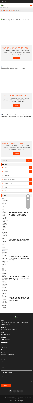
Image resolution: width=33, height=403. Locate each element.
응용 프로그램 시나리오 (7, 354)
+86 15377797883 (5, 334)
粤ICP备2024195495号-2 (16, 401)
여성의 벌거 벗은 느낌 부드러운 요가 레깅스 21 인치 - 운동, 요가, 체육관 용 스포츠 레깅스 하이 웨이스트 (16, 48)
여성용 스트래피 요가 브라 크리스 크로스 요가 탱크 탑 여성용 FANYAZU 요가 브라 (19, 240)
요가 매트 (6, 167)
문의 (2, 361)
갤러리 (3, 352)
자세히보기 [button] (16, 58)
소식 (2, 357)
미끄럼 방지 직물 (8, 183)
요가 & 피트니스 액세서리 (10, 179)
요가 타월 (6, 171)
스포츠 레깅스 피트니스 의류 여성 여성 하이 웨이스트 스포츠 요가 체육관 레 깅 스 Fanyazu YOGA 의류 (16, 95)
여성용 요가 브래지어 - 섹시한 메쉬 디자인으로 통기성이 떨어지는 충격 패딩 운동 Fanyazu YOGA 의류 (19, 278)
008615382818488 (5, 339)
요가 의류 (11, 10)
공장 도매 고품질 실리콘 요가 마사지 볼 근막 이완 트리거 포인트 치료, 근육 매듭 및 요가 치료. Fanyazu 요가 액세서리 (19, 214)
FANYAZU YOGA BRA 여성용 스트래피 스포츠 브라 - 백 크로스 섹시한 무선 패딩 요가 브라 (19, 258)
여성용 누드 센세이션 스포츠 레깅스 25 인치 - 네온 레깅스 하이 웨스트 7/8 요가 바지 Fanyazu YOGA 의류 (16, 143)
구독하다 (6, 385)
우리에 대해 (4, 347)
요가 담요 (6, 187)
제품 (5, 10)
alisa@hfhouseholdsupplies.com (9, 329)
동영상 (3, 359)
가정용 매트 (6, 175)
